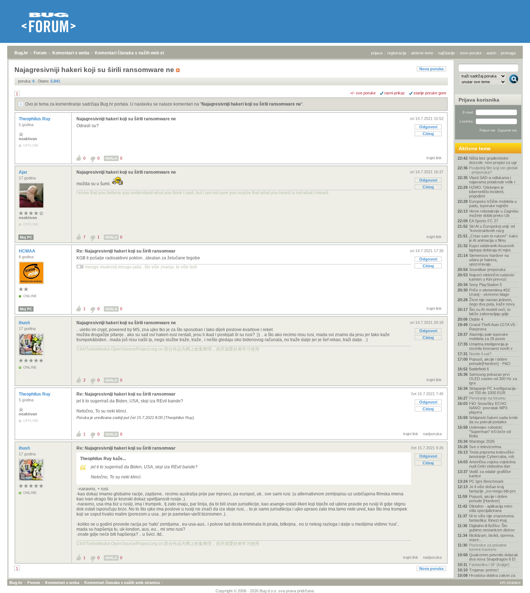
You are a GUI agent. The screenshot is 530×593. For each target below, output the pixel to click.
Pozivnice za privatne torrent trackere (488, 547)
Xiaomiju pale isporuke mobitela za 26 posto (488, 336)
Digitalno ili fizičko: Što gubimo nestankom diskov (492, 527)
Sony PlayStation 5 (485, 284)
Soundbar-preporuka (487, 269)
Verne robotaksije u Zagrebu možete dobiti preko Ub (493, 213)
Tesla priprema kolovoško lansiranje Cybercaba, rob (491, 454)
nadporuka (432, 434)
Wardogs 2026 (482, 441)
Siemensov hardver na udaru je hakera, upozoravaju (489, 259)
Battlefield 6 (479, 369)
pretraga (508, 53)
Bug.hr (21, 52)
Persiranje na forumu (487, 398)
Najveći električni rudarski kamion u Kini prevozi (491, 277)
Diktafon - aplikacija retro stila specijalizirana (490, 508)
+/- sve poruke (363, 93)
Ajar (23, 172)
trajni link (434, 158)
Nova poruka (431, 69)
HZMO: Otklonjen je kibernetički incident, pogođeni (486, 191)
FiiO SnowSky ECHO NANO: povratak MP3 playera (488, 407)
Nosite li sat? (480, 354)
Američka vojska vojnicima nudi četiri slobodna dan (492, 464)
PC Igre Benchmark (486, 481)
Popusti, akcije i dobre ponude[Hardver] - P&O (490, 361)
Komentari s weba (70, 52)
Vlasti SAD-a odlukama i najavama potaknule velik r (492, 179)
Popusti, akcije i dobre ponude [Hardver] (488, 498)
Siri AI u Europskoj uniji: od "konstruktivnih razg (492, 228)
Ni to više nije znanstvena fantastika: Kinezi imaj (491, 518)
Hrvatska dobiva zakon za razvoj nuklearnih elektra (492, 577)
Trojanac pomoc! (484, 570)
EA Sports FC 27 (483, 221)
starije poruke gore (430, 93)
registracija (396, 53)
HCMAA (27, 251)
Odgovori (428, 127)
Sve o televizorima (485, 447)
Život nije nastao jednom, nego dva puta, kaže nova (491, 302)
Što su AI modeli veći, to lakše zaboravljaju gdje (490, 311)
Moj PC (26, 237)
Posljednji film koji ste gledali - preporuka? (493, 170)
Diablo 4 (476, 319)
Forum (40, 52)
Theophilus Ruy (35, 118)
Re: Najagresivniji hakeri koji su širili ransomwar (126, 251)
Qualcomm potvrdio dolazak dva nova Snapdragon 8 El (493, 557)
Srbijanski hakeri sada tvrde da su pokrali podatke (493, 419)
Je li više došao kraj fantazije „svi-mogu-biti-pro (492, 489)
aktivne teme (422, 53)
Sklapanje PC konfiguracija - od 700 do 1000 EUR (493, 390)
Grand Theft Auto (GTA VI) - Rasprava (493, 326)
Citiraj (428, 133)
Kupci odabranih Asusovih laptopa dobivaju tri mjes (491, 248)
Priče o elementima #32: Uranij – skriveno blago (490, 292)
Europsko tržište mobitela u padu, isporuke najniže (493, 203)
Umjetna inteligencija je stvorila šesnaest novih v (491, 346)
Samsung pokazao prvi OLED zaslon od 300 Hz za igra (493, 378)
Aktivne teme (475, 148)
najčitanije (446, 53)
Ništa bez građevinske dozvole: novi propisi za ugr (493, 160)
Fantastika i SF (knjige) (489, 564)
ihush (25, 322)
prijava (377, 53)
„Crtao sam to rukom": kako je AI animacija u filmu (493, 238)
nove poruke (471, 53)
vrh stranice (510, 582)
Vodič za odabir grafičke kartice (490, 473)
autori (491, 53)
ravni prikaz (394, 93)
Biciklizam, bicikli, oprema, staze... (491, 537)
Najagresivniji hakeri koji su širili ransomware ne (251, 104)
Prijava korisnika (479, 100)
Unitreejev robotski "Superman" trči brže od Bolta (490, 431)
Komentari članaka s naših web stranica (136, 52)
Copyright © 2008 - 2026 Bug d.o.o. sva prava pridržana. (265, 591)
